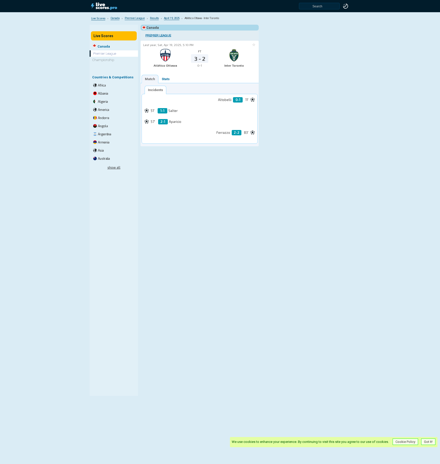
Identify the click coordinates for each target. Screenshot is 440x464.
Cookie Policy (405, 442)
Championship (103, 60)
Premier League (158, 35)
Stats (166, 79)
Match (150, 79)
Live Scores (103, 36)
